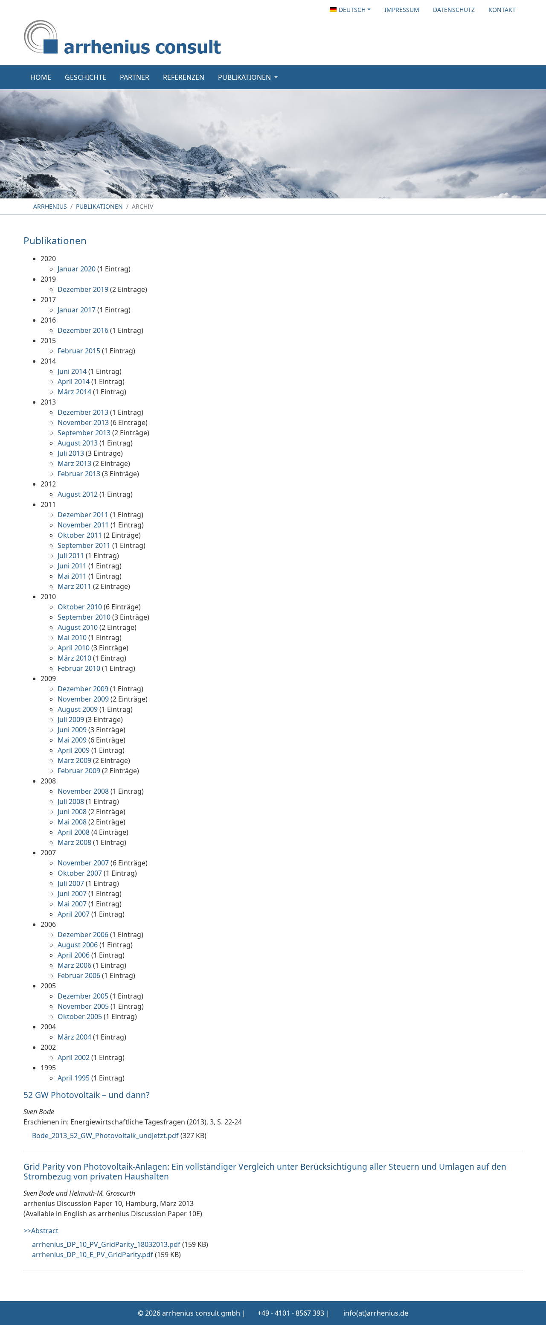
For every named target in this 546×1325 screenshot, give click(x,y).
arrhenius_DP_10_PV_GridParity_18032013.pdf (106, 1244)
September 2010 (84, 617)
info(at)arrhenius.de (375, 1313)
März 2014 (74, 391)
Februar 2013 (79, 473)
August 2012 (78, 494)
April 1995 (74, 1078)
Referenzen (183, 77)
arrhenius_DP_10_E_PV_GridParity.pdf (92, 1254)
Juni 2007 (72, 893)
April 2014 (74, 381)
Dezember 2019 (83, 289)
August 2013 (78, 443)
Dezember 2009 (83, 688)
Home (40, 77)
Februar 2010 (79, 668)
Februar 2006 (79, 975)
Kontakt (502, 10)
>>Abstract (40, 1230)
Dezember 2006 (83, 934)
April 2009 (74, 750)
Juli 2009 (71, 719)
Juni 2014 (72, 371)
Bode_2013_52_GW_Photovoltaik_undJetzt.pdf (105, 1135)
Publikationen (99, 206)
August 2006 (78, 944)
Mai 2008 (72, 822)
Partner (134, 77)
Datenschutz (454, 10)
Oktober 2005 (80, 1016)
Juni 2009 (72, 729)
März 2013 (74, 463)
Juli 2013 (71, 453)
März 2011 (74, 586)
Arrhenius (49, 206)
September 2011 (84, 545)
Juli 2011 (71, 555)
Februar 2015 (79, 350)
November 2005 (83, 1006)
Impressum (401, 10)
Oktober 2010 (80, 607)
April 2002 (74, 1057)
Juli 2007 (71, 883)
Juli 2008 (71, 801)
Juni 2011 (72, 566)
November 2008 (83, 791)
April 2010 (74, 647)
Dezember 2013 (83, 412)
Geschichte (85, 77)
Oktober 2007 (80, 873)
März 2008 (74, 842)
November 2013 (83, 422)
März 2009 (74, 760)
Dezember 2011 (83, 514)
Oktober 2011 (80, 535)
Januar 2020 (77, 269)
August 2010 (78, 627)
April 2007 (74, 914)
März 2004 (74, 1037)
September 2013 (84, 432)
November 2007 (83, 863)
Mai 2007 (72, 904)
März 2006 (74, 965)
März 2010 (74, 658)
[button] (350, 9)
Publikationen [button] (245, 77)
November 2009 (83, 699)
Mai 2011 (72, 576)
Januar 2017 (77, 310)
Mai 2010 (72, 637)
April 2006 (74, 955)
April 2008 (74, 832)
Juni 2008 (72, 811)
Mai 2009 (72, 740)
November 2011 (83, 525)
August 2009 (78, 709)
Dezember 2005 (83, 996)
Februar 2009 (79, 770)
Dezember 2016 (83, 330)
